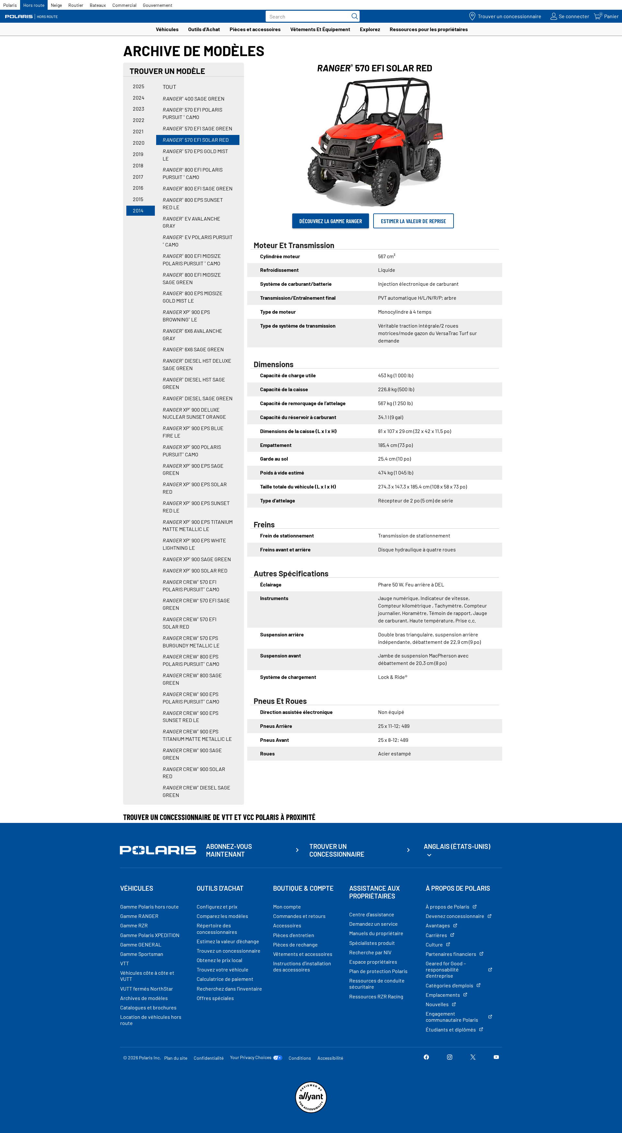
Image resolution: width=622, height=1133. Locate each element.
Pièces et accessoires (255, 29)
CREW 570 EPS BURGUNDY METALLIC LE (191, 641)
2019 (138, 154)
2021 (138, 131)
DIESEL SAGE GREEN (198, 398)
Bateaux (98, 5)
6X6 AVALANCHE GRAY (192, 334)
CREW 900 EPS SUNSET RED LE (190, 716)
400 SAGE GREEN (194, 98)
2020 (138, 142)
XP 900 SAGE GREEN (197, 559)
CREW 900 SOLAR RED (194, 772)
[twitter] (473, 1058)
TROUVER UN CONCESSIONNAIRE (336, 850)
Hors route (33, 5)
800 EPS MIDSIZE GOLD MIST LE (193, 297)
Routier (75, 5)
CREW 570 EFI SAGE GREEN (196, 604)
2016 (138, 188)
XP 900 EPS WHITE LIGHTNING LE (194, 544)
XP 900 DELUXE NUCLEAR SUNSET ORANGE (194, 413)
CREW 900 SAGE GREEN (192, 754)
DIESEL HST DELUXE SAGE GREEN (197, 364)
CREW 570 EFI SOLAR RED (189, 623)
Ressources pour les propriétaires (429, 29)
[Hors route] (34, 16)
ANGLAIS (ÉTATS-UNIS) (457, 846)
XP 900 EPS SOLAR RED (195, 488)
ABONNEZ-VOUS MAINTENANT (229, 850)
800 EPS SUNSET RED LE (193, 203)
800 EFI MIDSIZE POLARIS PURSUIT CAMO (192, 259)
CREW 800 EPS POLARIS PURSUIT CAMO (191, 660)
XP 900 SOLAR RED (195, 570)
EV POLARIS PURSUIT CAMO (198, 240)
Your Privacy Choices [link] (250, 1057)
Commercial (124, 5)
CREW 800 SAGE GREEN (192, 679)
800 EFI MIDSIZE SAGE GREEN (192, 278)
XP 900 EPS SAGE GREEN (193, 469)
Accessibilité (330, 1058)
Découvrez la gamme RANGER (330, 220)
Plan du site (175, 1058)
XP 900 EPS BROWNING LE (186, 315)
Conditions (300, 1058)
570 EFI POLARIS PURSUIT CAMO (192, 113)
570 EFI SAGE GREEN (197, 128)
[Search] (353, 16)
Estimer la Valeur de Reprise (413, 220)
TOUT (169, 86)
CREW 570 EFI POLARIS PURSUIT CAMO (191, 585)
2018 (138, 165)
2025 (138, 86)
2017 (138, 177)
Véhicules (167, 29)
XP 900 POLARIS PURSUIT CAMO (192, 450)
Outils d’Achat (204, 29)
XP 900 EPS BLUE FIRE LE (193, 432)
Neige (56, 5)
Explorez (370, 29)
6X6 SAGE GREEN (193, 349)
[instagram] (449, 1058)
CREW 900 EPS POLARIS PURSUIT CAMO (191, 698)
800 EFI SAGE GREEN (198, 188)
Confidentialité (209, 1058)
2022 (138, 120)
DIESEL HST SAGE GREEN (194, 383)
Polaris (10, 5)
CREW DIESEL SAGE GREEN (196, 791)
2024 (138, 97)
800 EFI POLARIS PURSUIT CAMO (193, 173)
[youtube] (496, 1058)
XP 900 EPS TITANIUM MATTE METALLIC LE (198, 525)
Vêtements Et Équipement (320, 29)
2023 (138, 108)
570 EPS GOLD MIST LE (195, 155)
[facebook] (426, 1058)
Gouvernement (157, 5)
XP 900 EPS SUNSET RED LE (196, 506)
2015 (138, 199)
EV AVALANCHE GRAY (191, 222)
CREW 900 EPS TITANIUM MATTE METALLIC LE (197, 735)
